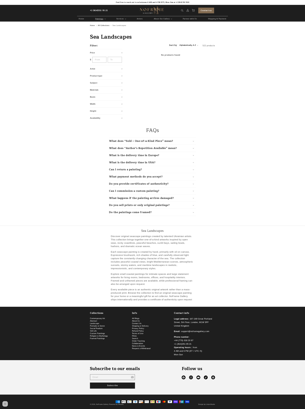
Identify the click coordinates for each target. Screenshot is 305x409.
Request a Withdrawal (141, 348)
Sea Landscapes (119, 25)
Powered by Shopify (116, 404)
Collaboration (137, 343)
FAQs (134, 336)
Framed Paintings (97, 338)
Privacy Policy (138, 328)
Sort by (173, 45)
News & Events (138, 346)
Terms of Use (137, 333)
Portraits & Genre (97, 326)
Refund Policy (138, 331)
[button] (182, 10)
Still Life (93, 331)
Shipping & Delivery (140, 326)
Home (92, 25)
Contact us (206, 10)
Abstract (93, 321)
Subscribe (112, 385)
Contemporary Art (97, 318)
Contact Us (137, 323)
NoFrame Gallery (102, 404)
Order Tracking (138, 341)
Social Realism (96, 328)
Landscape (94, 323)
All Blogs (136, 318)
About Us (136, 321)
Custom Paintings (97, 333)
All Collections (103, 25)
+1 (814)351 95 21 (99, 10)
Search (135, 338)
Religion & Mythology (99, 336)
